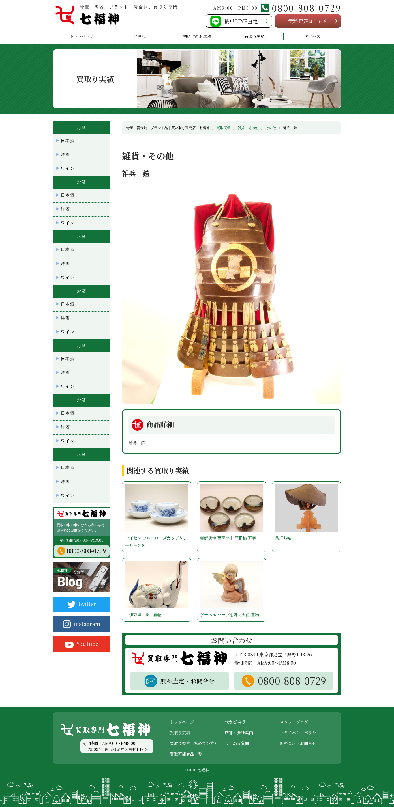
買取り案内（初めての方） (194, 743)
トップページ (82, 36)
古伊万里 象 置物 (143, 615)
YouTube (87, 643)
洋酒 (65, 154)
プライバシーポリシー (300, 732)
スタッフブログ (294, 722)
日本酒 (68, 141)
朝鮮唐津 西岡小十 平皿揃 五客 (228, 538)
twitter (87, 603)
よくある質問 (237, 743)
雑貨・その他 (248, 128)
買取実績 (223, 128)
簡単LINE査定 (241, 21)
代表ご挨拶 (235, 722)
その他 (271, 128)
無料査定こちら (308, 21)
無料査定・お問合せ (298, 743)
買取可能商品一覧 (186, 754)
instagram (87, 623)
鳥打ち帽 (283, 538)
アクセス (312, 36)
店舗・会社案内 (239, 732)
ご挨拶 (139, 36)
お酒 (81, 128)
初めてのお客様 (197, 36)
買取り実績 (255, 36)
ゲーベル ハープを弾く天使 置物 (229, 615)
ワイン (68, 168)
